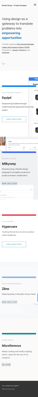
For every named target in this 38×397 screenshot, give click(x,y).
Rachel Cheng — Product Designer (14, 5)
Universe (15, 50)
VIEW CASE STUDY (14, 119)
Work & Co (23, 50)
